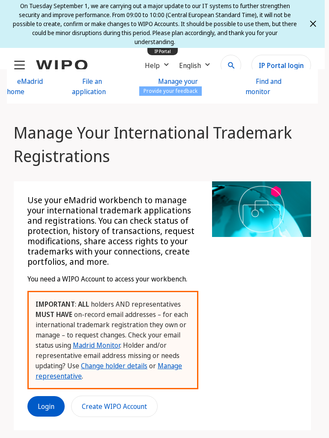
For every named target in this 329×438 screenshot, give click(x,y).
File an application (89, 86)
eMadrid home (25, 86)
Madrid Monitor (96, 345)
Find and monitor (263, 86)
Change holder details (114, 365)
